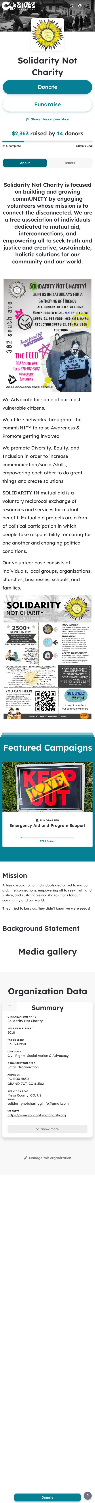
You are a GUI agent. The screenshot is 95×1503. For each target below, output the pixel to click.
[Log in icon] (80, 6)
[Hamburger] (88, 6)
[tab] (25, 163)
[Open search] (72, 6)
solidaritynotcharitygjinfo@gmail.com (38, 1103)
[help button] (88, 1496)
